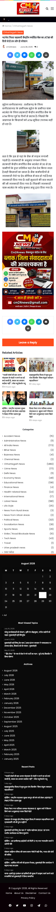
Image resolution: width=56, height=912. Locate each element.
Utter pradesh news (14, 547)
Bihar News (10, 450)
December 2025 (12, 707)
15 (43, 588)
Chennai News (11, 459)
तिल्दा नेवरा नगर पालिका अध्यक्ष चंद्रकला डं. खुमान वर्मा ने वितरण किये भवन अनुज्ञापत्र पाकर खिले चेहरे (41, 412)
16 (50, 588)
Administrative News (15, 440)
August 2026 (10, 670)
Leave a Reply (28, 342)
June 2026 (9, 679)
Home (7, 25)
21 (35, 595)
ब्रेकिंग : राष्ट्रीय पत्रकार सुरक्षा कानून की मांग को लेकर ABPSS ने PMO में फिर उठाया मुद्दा (13, 411)
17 (6, 595)
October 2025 (11, 717)
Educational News (13, 482)
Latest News (10, 501)
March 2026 (10, 693)
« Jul (4, 615)
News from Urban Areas (17, 515)
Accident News (12, 436)
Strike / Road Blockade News (19, 533)
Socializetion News (14, 524)
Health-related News (15, 491)
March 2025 (10, 749)
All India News (11, 445)
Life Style (8, 505)
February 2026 (11, 698)
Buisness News (12, 454)
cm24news (11, 47)
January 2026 (11, 703)
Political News (11, 519)
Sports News (11, 529)
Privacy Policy (28, 897)
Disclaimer (31, 893)
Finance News (11, 487)
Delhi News (10, 473)
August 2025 (11, 726)
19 (21, 595)
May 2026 (9, 684)
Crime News (10, 468)
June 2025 (9, 735)
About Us (18, 893)
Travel (7, 542)
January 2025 (11, 758)
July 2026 (9, 675)
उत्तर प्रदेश (9, 552)
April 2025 (9, 744)
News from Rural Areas (16, 510)
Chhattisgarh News (23, 25)
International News (14, 496)
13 (28, 588)
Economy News (12, 477)
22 (43, 595)
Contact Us (44, 893)
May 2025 (9, 740)
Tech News (10, 538)
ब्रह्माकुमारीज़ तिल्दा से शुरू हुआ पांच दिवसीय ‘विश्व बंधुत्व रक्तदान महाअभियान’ (41, 377)
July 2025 (9, 731)
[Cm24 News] (28, 9)
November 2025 (12, 712)
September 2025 (13, 721)
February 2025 (11, 754)
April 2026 (9, 689)
